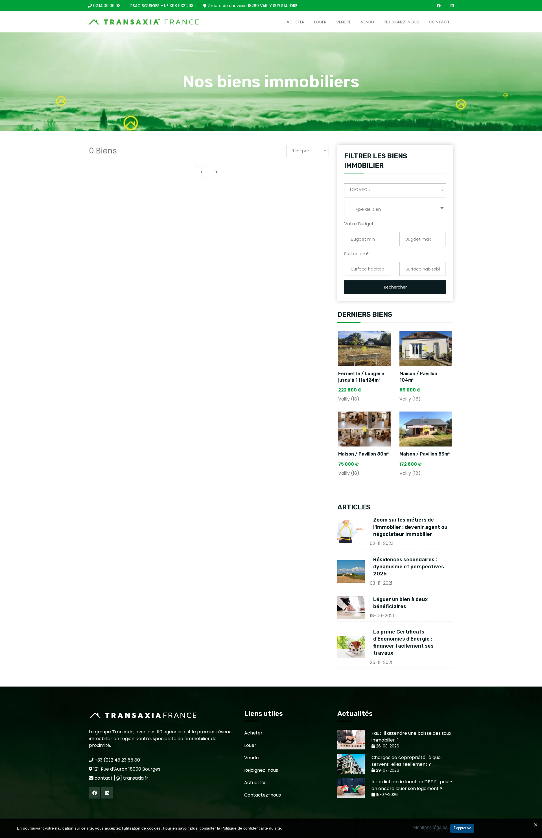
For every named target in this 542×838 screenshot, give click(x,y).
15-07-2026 (386, 794)
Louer (320, 22)
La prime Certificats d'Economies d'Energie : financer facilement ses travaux (403, 642)
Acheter (296, 22)
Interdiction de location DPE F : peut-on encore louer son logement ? (412, 785)
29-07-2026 (387, 770)
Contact (439, 22)
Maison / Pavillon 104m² (418, 376)
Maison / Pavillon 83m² (424, 454)
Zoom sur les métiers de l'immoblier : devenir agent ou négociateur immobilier (410, 527)
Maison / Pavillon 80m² (363, 454)
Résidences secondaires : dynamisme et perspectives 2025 (408, 567)
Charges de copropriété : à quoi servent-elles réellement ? (406, 760)
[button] (395, 209)
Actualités (255, 782)
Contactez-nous (262, 795)
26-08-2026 (387, 746)
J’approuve (462, 828)
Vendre (343, 22)
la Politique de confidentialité (243, 828)
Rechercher (395, 287)
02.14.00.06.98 (106, 5)
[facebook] (439, 5)
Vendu (367, 22)
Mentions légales (430, 827)
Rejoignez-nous (401, 22)
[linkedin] (452, 5)
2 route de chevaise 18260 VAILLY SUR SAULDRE (251, 5)
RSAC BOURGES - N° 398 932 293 (161, 5)
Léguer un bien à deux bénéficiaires (400, 603)
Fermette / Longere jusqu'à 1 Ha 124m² (361, 376)
